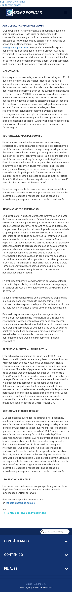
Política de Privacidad (43, 587)
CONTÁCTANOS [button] (16, 541)
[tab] (36, 541)
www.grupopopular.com (15, 47)
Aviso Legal (25, 587)
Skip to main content (11, 5)
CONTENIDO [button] (13, 555)
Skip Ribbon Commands (12, 1)
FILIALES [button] (11, 568)
